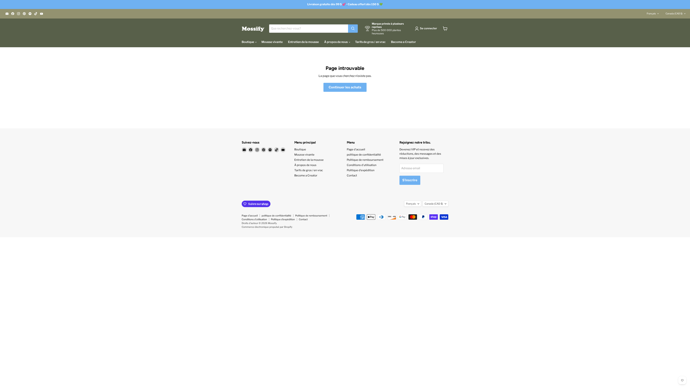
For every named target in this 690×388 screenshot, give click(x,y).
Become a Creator (403, 42)
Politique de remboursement (365, 159)
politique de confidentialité (364, 154)
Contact (352, 175)
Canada (674, 13)
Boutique (248, 42)
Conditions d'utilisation (361, 165)
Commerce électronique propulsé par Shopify (267, 226)
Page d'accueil (356, 149)
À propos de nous (336, 42)
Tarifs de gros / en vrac (370, 42)
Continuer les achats (345, 87)
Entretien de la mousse (303, 42)
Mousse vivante (272, 42)
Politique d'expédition (360, 170)
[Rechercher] (353, 28)
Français (651, 13)
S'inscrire (409, 180)
